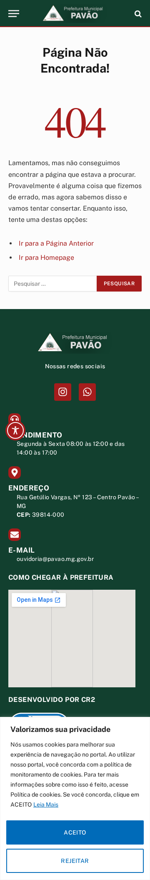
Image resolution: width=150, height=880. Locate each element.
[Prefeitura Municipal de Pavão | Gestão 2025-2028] (75, 13)
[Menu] (13, 13)
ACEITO (75, 832)
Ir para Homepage (46, 257)
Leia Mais (45, 804)
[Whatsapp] (87, 391)
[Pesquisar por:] (53, 284)
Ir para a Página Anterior (56, 243)
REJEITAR (75, 860)
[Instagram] (62, 391)
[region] (75, 798)
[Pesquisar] (137, 13)
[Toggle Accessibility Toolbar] (15, 430)
